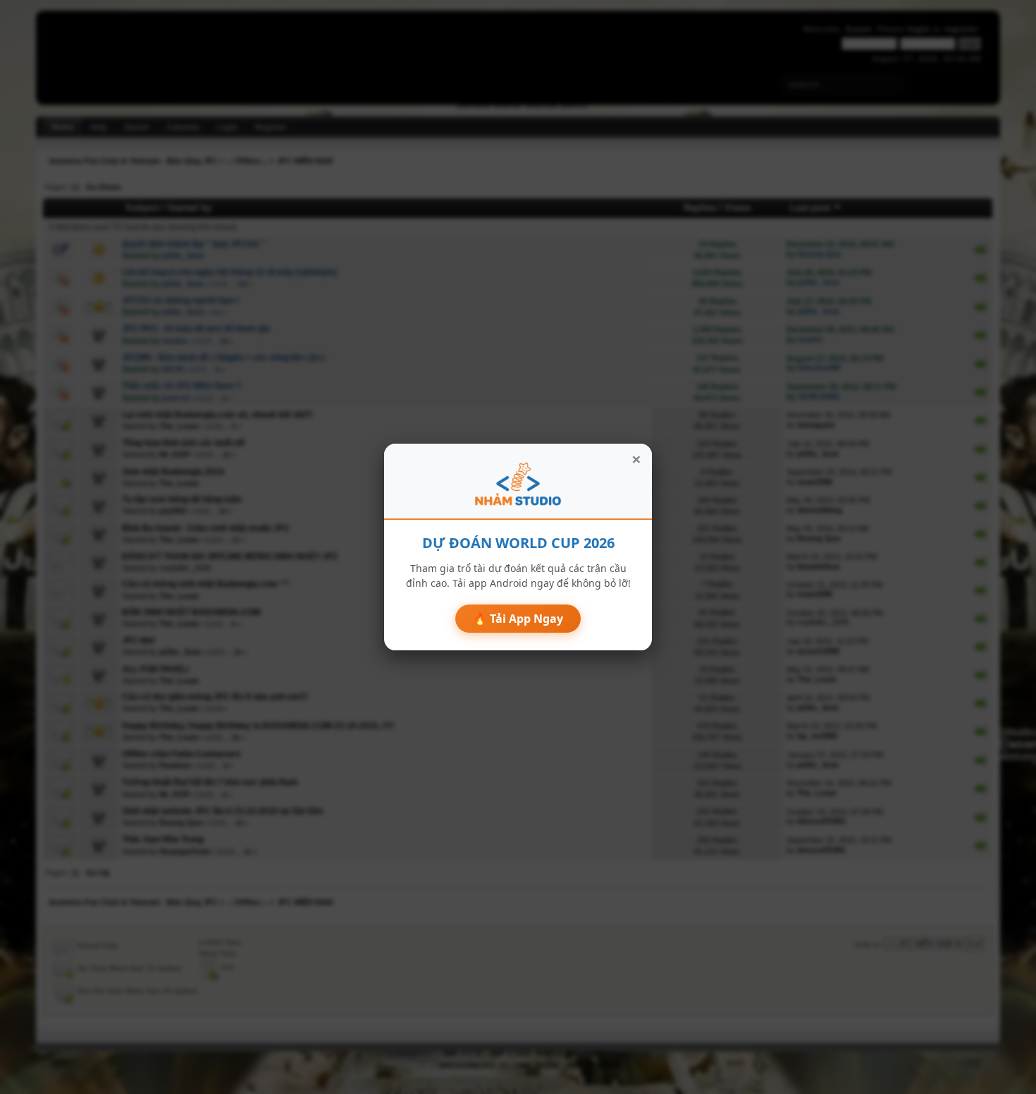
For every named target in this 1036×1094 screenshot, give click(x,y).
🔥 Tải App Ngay (518, 618)
